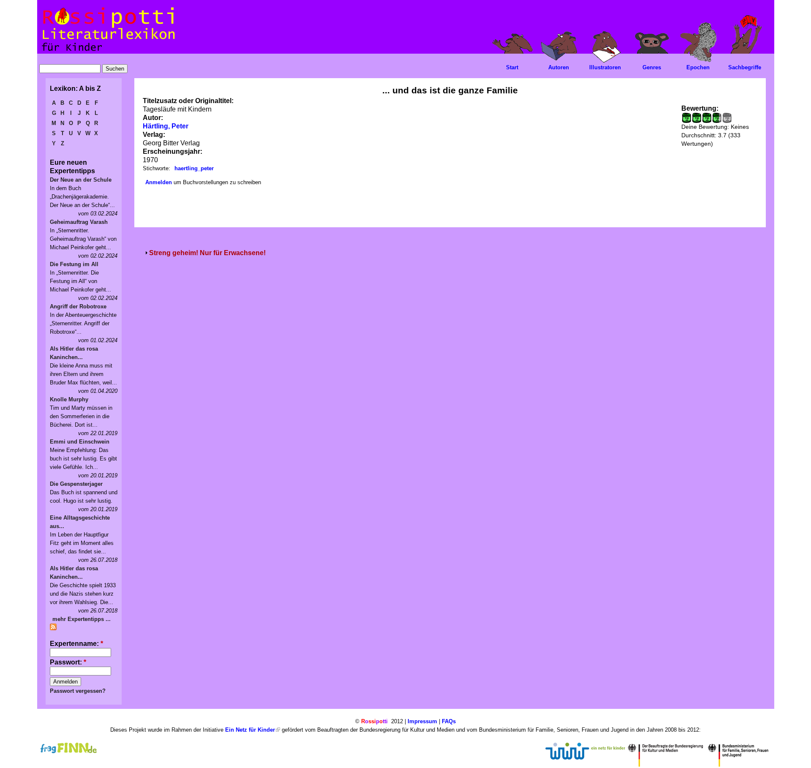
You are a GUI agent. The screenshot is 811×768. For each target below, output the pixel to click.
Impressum (422, 721)
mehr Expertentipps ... (81, 619)
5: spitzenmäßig (727, 118)
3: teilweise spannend (707, 118)
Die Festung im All (74, 264)
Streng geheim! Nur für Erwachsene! (207, 252)
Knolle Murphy (69, 399)
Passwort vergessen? (78, 691)
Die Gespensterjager (76, 484)
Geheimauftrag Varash (79, 222)
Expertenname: (76, 643)
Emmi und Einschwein (79, 441)
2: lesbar (696, 118)
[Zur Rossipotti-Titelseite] (107, 51)
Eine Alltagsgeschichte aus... (80, 522)
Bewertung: (699, 108)
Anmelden (158, 182)
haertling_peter (194, 168)
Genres (651, 67)
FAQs (449, 721)
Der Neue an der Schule (81, 180)
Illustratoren (605, 67)
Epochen (698, 67)
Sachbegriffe (744, 67)
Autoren (558, 67)
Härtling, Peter (165, 126)
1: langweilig (686, 118)
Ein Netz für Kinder (250, 730)
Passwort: (68, 662)
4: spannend (715, 118)
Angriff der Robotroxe (78, 306)
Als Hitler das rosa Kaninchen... (74, 353)
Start (512, 67)
